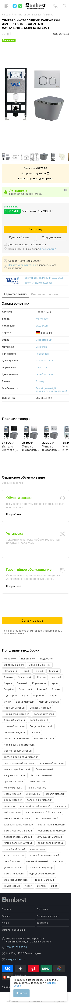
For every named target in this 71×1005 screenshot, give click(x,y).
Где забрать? (48, 249)
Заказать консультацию (22, 265)
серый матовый (45, 360)
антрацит (58, 861)
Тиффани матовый (43, 879)
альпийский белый (14, 849)
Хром (55, 683)
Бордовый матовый (41, 726)
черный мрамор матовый (51, 830)
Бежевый (56, 677)
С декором (10, 695)
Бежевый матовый (40, 707)
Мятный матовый (44, 738)
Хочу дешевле (51, 237)
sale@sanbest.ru (15, 959)
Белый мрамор (12, 793)
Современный (44, 339)
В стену (40, 381)
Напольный (10, 671)
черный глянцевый (15, 732)
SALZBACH (42, 325)
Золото (8, 677)
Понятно (21, 993)
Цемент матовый (37, 781)
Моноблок (10, 658)
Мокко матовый (13, 787)
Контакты (42, 923)
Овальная (41, 367)
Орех (25, 695)
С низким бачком (14, 664)
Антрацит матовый (41, 775)
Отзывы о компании (13, 930)
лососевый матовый (46, 818)
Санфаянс (41, 346)
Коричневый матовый (16, 714)
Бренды (6, 909)
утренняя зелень (14, 855)
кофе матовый (12, 812)
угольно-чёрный (13, 867)
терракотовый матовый (18, 836)
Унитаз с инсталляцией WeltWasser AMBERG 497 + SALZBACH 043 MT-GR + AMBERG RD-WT (51, 448)
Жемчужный (33, 793)
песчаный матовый (37, 861)
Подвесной (42, 353)
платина (35, 732)
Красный (53, 671)
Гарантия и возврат (48, 916)
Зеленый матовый (14, 720)
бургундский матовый (42, 873)
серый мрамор (12, 861)
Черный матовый (49, 701)
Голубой (9, 689)
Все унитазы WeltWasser (38, 282)
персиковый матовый (51, 763)
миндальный (37, 849)
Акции (5, 923)
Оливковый (25, 689)
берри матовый (13, 799)
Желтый (41, 677)
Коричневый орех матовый (19, 744)
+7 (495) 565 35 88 (16, 947)
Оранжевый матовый (16, 879)
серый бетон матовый (50, 842)
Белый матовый (25, 701)
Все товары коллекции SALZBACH (44, 277)
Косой (28, 885)
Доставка (42, 909)
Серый (8, 683)
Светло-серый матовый (18, 750)
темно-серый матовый (17, 769)
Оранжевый (24, 677)
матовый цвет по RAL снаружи (43, 812)
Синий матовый (44, 769)
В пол (54, 885)
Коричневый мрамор (40, 867)
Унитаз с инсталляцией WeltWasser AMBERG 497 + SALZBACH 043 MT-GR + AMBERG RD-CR (31, 448)
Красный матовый (14, 707)
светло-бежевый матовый (44, 855)
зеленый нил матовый (39, 799)
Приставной (28, 658)
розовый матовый (14, 726)
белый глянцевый (14, 873)
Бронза (56, 689)
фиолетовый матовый (16, 738)
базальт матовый (55, 793)
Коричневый (39, 683)
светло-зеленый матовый (19, 763)
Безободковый (44, 388)
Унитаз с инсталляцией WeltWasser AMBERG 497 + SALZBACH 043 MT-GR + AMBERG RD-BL (11, 448)
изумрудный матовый (49, 836)
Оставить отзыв (32, 620)
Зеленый (22, 683)
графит (53, 695)
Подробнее (13, 514)
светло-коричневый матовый (21, 757)
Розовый (42, 689)
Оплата (6, 916)
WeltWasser (42, 318)
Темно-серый (12, 885)
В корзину (35, 229)
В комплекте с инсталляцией (51, 390)
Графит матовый (13, 781)
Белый (25, 671)
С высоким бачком (40, 664)
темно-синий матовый (17, 818)
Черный (38, 671)
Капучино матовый (15, 775)
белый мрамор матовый (18, 830)
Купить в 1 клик (19, 237)
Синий (7, 701)
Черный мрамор (36, 787)
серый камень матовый (51, 824)
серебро (38, 695)
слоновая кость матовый (18, 824)
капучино (9, 806)
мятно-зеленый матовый (18, 842)
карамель (60, 806)
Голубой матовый (44, 714)
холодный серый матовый (35, 806)
